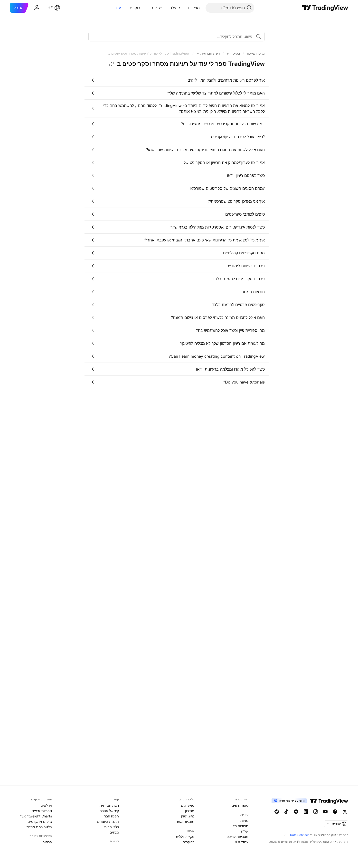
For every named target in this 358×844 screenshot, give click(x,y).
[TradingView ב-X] (344, 811)
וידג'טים (46, 805)
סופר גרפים (240, 805)
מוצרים (194, 7)
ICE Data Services (297, 835)
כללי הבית (111, 827)
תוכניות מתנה (184, 821)
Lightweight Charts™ (35, 816)
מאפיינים (187, 805)
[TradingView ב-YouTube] (325, 811)
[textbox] (174, 36)
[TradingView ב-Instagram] (315, 811)
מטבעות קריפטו (237, 836)
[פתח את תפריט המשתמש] (37, 8)
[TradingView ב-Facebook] (335, 811)
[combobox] (176, 36)
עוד (118, 7)
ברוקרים (136, 7)
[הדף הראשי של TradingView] (325, 7)
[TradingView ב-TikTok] (286, 811)
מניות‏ (244, 820)
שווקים (156, 7)
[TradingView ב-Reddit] (276, 811)
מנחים (114, 832)
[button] (184, 8)
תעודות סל (240, 826)
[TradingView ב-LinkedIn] (305, 811)
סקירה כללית (185, 836)
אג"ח (244, 831)
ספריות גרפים (42, 811)
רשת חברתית (109, 805)
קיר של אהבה (109, 811)
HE (50, 7)
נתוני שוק (187, 816)
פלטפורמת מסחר (39, 827)
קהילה (175, 7)
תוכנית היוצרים (108, 821)
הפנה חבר (111, 816)
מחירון (189, 811)
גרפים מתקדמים (40, 821)
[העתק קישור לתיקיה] (111, 64)
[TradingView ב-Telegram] (296, 811)
